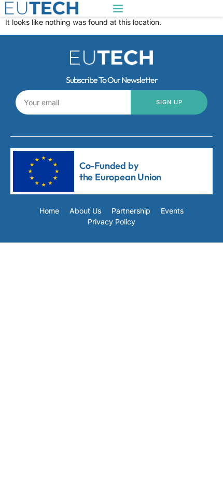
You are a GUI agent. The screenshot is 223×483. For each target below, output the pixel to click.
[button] (118, 8)
